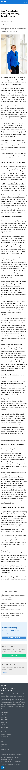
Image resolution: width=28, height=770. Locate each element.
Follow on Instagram (13, 766)
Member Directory (6, 734)
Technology (5, 8)
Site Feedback (5, 749)
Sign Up (14, 655)
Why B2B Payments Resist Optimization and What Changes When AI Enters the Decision (13, 605)
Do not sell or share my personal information (13, 747)
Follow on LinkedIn (6, 764)
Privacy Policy (4, 744)
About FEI (3, 731)
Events (3, 715)
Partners (4, 727)
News (3, 725)
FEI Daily (3, 21)
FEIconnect (4, 742)
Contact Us (4, 739)
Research (4, 720)
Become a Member (14, 637)
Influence (5, 722)
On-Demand (5, 717)
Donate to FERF (5, 737)
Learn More (5, 672)
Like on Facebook (16, 764)
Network (4, 712)
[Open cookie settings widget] (3, 767)
